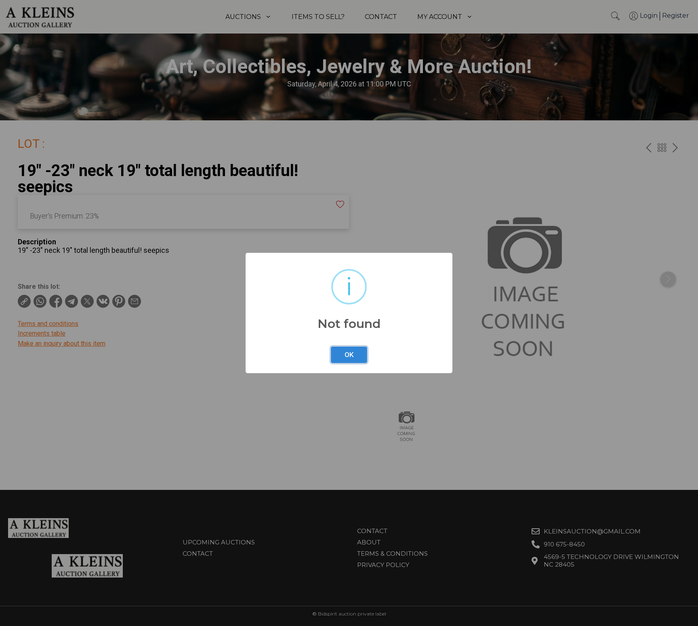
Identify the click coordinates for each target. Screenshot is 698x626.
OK (349, 355)
